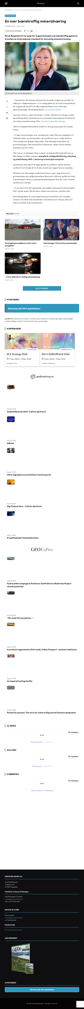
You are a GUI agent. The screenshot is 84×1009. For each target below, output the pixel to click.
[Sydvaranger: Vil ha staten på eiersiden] (61, 229)
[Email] (7, 118)
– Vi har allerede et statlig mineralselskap (22, 277)
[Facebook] (7, 101)
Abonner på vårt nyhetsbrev (24, 308)
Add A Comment (42, 288)
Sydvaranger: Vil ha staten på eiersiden (60, 243)
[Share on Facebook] (24, 31)
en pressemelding (53, 109)
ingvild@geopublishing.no (14, 899)
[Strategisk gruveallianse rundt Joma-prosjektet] (23, 229)
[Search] (78, 3)
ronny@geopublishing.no (14, 918)
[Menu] (6, 3)
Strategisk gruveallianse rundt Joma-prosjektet (21, 244)
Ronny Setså (11, 26)
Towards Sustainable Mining (52, 121)
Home (16, 10)
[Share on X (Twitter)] (28, 31)
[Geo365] (42, 3)
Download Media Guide (13, 930)
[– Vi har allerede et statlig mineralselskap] (23, 263)
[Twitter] (7, 107)
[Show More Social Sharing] (36, 31)
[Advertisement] (21, 829)
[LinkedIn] (7, 112)
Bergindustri (10, 15)
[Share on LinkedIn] (31, 31)
